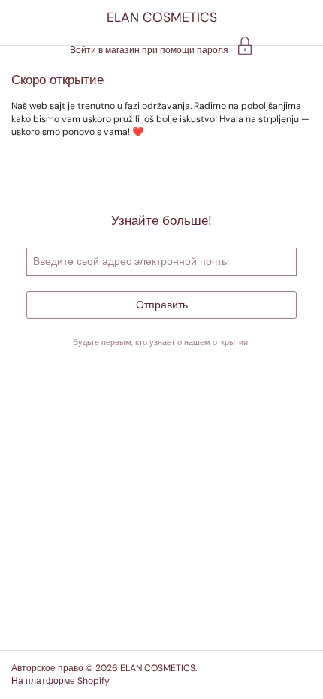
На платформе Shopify (60, 681)
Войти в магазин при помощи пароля (149, 49)
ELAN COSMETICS (162, 17)
